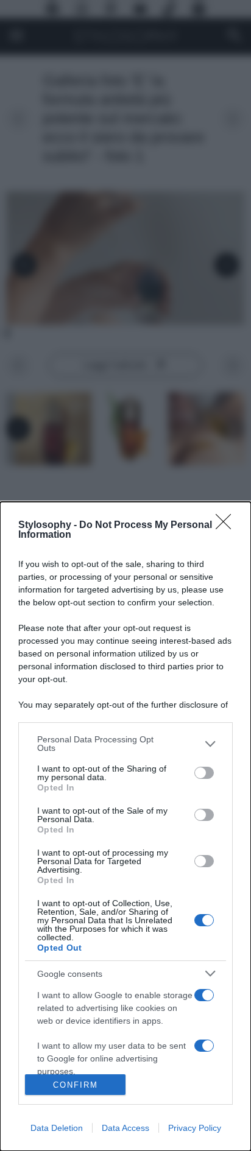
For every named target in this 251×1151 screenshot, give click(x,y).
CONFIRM (75, 1084)
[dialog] (125, 826)
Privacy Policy (194, 1128)
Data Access (125, 1128)
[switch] (204, 773)
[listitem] (125, 743)
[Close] (227, 525)
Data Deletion (56, 1128)
